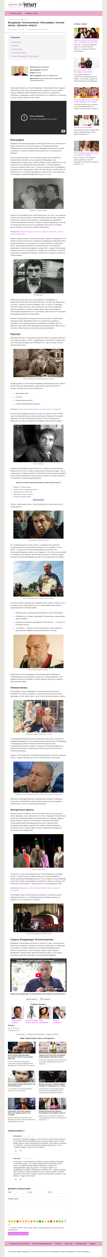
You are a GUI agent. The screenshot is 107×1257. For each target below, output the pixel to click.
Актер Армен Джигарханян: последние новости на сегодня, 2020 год (20, 1056)
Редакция (92, 1243)
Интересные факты (19, 53)
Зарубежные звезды (31, 13)
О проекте (58, 1243)
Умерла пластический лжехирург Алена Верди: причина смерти (52, 1056)
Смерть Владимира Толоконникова (25, 56)
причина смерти (52, 1034)
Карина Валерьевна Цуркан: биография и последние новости (52, 1112)
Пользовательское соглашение (19, 1243)
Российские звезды (16, 13)
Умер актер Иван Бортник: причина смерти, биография (40, 409)
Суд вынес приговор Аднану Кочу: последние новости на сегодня (19, 1113)
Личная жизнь (17, 49)
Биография (16, 42)
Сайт (49, 1192)
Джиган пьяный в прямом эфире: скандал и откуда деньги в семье (52, 1085)
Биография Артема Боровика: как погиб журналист (21, 1085)
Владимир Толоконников (36, 1034)
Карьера (15, 45)
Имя (10, 1192)
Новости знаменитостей (40, 29)
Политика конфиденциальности (42, 1243)
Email (30, 1192)
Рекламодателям (81, 1243)
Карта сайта (68, 1243)
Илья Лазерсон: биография (83, 127)
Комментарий (13, 1199)
